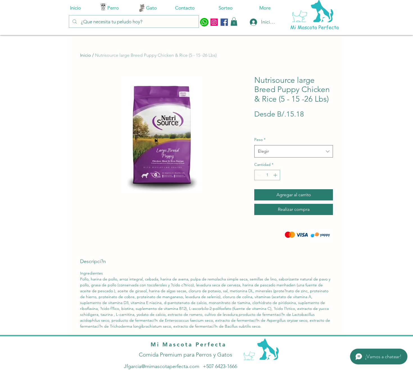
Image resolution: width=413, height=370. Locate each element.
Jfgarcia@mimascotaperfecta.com (161, 366)
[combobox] (293, 151)
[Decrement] (258, 175)
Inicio (85, 55)
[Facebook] (224, 22)
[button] (233, 21)
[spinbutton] (267, 175)
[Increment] (275, 175)
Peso (260, 139)
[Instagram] (214, 22)
